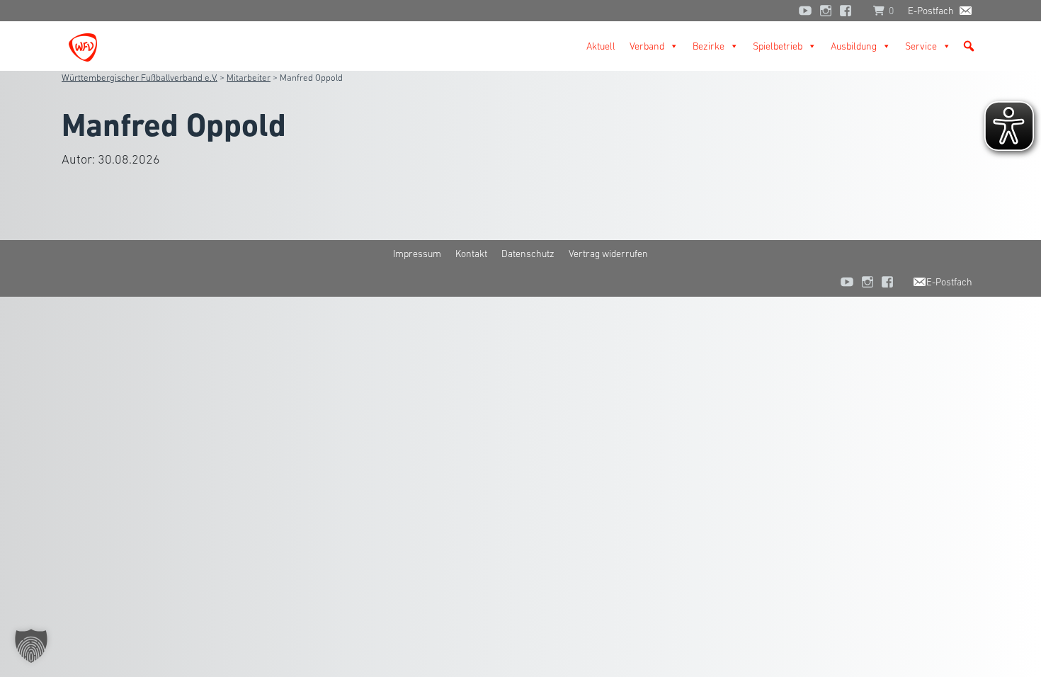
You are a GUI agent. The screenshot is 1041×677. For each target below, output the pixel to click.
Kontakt (471, 253)
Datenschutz (527, 253)
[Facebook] (849, 10)
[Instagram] (825, 10)
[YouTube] (805, 10)
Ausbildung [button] (854, 46)
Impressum (417, 253)
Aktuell (600, 46)
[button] (968, 46)
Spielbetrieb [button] (777, 46)
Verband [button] (647, 46)
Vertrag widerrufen (608, 253)
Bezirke (708, 46)
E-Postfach (931, 10)
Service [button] (921, 46)
